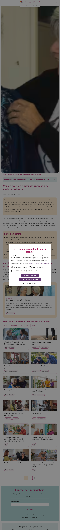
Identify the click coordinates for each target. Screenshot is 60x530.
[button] (30, 283)
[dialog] (30, 265)
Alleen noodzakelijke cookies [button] (30, 279)
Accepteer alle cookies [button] (30, 275)
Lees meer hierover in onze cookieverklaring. (39, 263)
